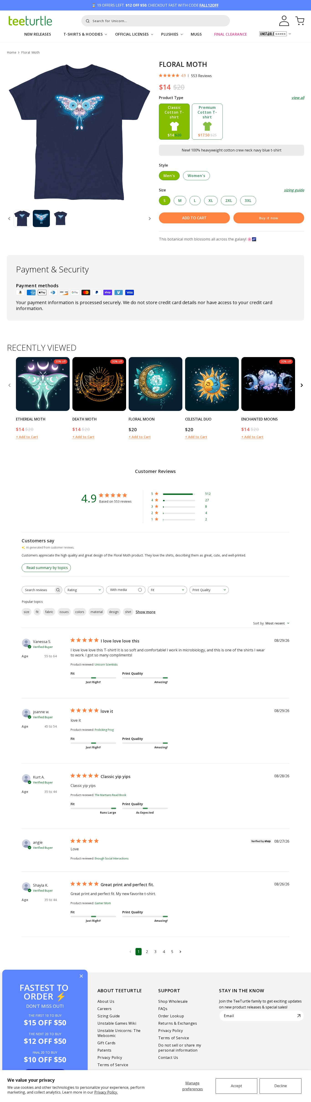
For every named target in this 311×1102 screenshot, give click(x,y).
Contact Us (168, 1057)
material (97, 612)
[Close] (81, 976)
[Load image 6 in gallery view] (41, 218)
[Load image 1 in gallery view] (22, 218)
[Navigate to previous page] (130, 951)
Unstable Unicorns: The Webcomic (119, 1033)
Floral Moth (30, 52)
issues (64, 612)
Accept (236, 1085)
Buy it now (268, 218)
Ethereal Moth (31, 419)
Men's (169, 175)
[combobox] (156, 20)
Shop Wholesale (173, 1001)
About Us (106, 1001)
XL (211, 200)
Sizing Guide (108, 1015)
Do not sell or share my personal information (179, 1048)
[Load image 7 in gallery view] (60, 218)
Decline (280, 1085)
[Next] (301, 385)
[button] (83, 36)
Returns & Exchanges (177, 1023)
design (114, 612)
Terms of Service (112, 1064)
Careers (104, 1008)
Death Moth (84, 419)
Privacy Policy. (106, 1092)
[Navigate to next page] (180, 951)
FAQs (162, 1008)
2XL (228, 200)
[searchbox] (38, 590)
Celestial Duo (198, 419)
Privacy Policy (109, 1057)
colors (79, 612)
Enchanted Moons (259, 419)
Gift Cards (106, 1042)
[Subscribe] (299, 1015)
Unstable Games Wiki (116, 1023)
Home (11, 52)
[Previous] (9, 385)
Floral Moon (142, 419)
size (26, 612)
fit (37, 612)
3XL (248, 200)
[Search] (87, 20)
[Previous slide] (9, 218)
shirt (128, 612)
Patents (104, 1050)
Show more (146, 611)
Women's (196, 175)
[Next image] (64, 384)
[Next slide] (150, 218)
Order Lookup (171, 1015)
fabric (49, 612)
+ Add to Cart (27, 436)
